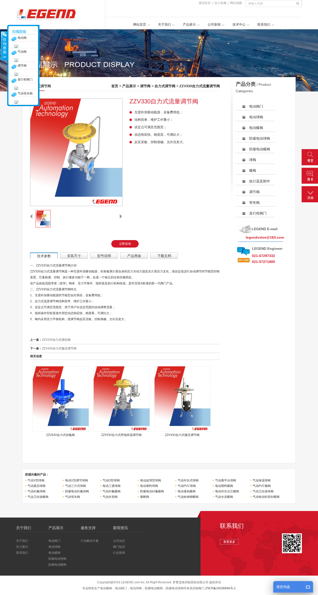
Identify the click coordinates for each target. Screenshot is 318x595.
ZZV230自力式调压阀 (56, 339)
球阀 (252, 160)
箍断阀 (144, 497)
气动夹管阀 (110, 497)
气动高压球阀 (36, 486)
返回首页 (205, 3)
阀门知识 (119, 547)
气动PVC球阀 (187, 486)
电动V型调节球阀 (76, 480)
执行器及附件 (259, 181)
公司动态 (119, 541)
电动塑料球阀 (149, 486)
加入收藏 (220, 3)
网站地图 (236, 3)
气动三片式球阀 (75, 486)
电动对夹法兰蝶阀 (227, 491)
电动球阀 (256, 117)
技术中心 (239, 24)
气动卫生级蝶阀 (38, 497)
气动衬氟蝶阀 (111, 491)
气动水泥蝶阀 (224, 497)
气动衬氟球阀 (36, 491)
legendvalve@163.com (265, 237)
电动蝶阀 (256, 128)
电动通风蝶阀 (187, 491)
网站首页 (139, 24)
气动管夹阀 (72, 497)
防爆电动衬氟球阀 (77, 491)
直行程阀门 (258, 213)
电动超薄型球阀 (150, 480)
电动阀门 (256, 106)
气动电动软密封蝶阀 (266, 497)
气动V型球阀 (36, 480)
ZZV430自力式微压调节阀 (59, 348)
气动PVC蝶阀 (262, 486)
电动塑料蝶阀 (224, 486)
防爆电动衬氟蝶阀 (152, 491)
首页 (114, 86)
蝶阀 (252, 170)
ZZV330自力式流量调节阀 (199, 86)
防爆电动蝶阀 (259, 149)
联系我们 (263, 24)
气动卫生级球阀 (263, 491)
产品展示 (189, 24)
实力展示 (22, 547)
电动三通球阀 (111, 486)
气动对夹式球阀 (188, 480)
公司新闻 (214, 24)
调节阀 (145, 86)
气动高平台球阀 (225, 480)
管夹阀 (254, 203)
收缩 (4, 45)
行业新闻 (119, 552)
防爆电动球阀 (259, 138)
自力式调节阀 (165, 86)
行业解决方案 (90, 541)
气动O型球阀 (111, 480)
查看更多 (229, 542)
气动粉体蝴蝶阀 (188, 497)
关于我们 (164, 24)
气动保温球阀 (262, 480)
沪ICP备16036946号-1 (220, 588)
